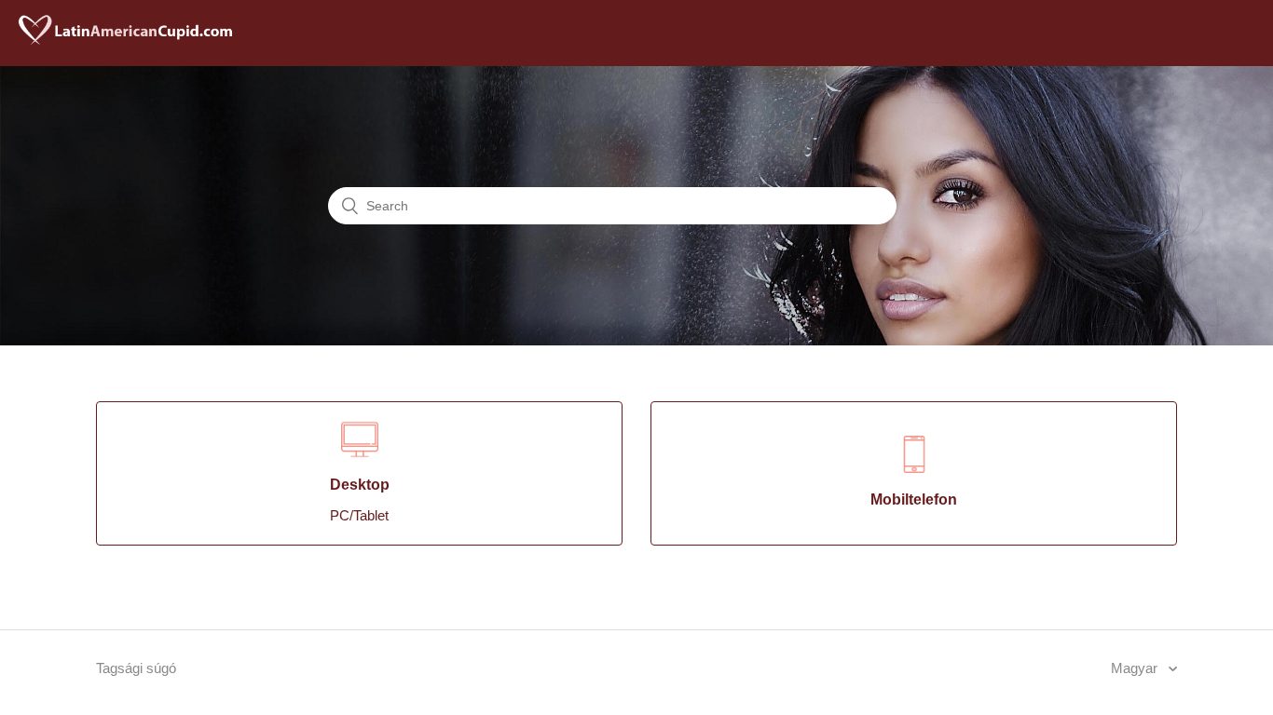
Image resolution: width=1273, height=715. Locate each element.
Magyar (1136, 668)
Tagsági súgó (136, 668)
